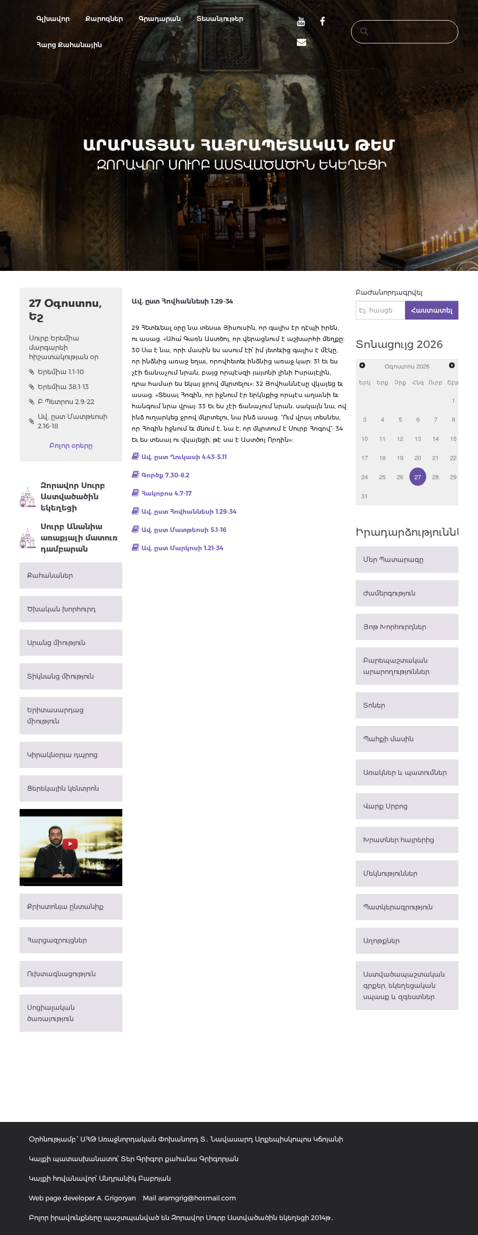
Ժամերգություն (389, 593)
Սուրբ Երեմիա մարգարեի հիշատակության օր (63, 347)
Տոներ (374, 705)
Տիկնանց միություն (60, 676)
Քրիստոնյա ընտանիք (65, 906)
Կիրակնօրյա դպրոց (62, 755)
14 (435, 438)
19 (400, 457)
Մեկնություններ (390, 873)
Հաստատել (431, 310)
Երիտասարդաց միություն (55, 715)
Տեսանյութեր (220, 18)
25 (382, 476)
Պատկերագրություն (398, 907)
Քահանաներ (50, 575)
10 (364, 438)
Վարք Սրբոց (385, 806)
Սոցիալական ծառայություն (51, 1013)
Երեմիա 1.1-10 (61, 372)
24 (364, 476)
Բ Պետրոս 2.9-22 (66, 401)
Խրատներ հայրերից (398, 840)
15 (453, 438)
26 (400, 476)
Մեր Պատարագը (393, 559)
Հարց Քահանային (69, 45)
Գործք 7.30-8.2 (165, 475)
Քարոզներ (104, 18)
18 (382, 457)
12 (400, 438)
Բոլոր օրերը (70, 445)
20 (418, 457)
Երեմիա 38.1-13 (63, 387)
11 (382, 438)
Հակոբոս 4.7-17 (166, 493)
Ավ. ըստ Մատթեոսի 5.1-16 (183, 529)
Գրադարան (160, 18)
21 (435, 457)
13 (418, 438)
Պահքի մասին (388, 739)
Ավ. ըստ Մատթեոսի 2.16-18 (72, 421)
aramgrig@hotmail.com (197, 1198)
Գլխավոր (53, 18)
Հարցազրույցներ (57, 940)
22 (453, 457)
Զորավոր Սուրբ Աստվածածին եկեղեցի (73, 496)
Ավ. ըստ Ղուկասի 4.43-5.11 (184, 457)
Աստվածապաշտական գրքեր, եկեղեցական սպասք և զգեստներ (404, 985)
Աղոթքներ (381, 941)
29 (453, 476)
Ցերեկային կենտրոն (63, 788)
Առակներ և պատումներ (405, 772)
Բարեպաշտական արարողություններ (396, 666)
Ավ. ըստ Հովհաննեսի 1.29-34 (189, 511)
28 (435, 476)
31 (364, 495)
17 (364, 457)
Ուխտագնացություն (61, 974)
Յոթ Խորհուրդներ (394, 627)
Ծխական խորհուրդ (61, 609)
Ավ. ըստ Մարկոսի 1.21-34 (182, 548)
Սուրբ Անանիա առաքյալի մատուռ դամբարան (79, 538)
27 (418, 476)
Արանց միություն (56, 643)
